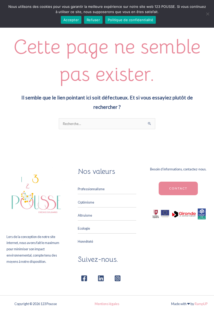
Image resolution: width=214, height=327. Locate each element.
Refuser (93, 20)
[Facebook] (84, 278)
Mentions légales (107, 304)
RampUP (201, 304)
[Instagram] (117, 278)
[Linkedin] (100, 278)
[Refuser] (207, 13)
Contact (178, 188)
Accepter (71, 20)
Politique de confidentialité (130, 20)
